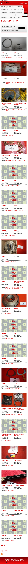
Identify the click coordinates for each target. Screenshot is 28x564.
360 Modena (7, 414)
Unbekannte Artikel (15, 17)
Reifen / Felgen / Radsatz (16, 9)
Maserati (10, 6)
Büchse (3, 77)
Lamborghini (18, 6)
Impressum (14, 562)
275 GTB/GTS (8, 83)
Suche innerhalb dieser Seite (8, 26)
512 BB (23, 109)
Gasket (15, 205)
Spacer (15, 230)
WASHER (16, 130)
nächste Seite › (4, 550)
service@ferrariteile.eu (7, 3)
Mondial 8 (9, 160)
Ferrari (3, 6)
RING (2, 52)
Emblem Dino (4, 460)
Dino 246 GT (17, 57)
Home (3, 2)
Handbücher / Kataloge (7, 14)
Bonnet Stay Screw (18, 510)
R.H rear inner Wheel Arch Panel (19, 435)
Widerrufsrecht (21, 562)
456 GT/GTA (16, 287)
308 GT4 (9, 82)
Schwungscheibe (5, 308)
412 (23, 210)
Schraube (3, 510)
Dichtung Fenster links (6, 485)
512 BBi (23, 160)
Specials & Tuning (21, 14)
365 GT (22, 57)
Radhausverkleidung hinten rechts (6, 435)
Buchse (3, 281)
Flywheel (16, 308)
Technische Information (15, 12)
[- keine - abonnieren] (2, 554)
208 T (6, 57)
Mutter (3, 180)
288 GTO (10, 57)
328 (13, 57)
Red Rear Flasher (18, 535)
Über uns (9, 2)
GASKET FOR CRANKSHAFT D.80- (19, 409)
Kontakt (5, 562)
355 (8, 135)
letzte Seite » (4, 551)
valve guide (16, 155)
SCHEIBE (3, 230)
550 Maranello (16, 185)
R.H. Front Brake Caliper (20, 255)
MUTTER (3, 333)
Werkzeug (4, 12)
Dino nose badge (18, 460)
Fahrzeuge (4, 17)
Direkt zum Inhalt (4, 0)
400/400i (7, 110)
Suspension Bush (18, 77)
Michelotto (4, 9)
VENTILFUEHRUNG (6, 155)
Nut (15, 180)
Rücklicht (3, 535)
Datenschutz (9, 562)
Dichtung (3, 130)
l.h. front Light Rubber (19, 485)
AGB (17, 562)
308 (6, 82)
